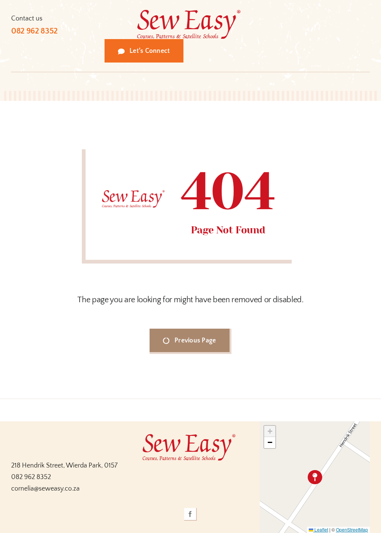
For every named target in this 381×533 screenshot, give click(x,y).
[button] (315, 477)
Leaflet (320, 529)
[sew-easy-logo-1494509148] (190, 12)
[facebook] (190, 514)
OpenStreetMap (352, 529)
